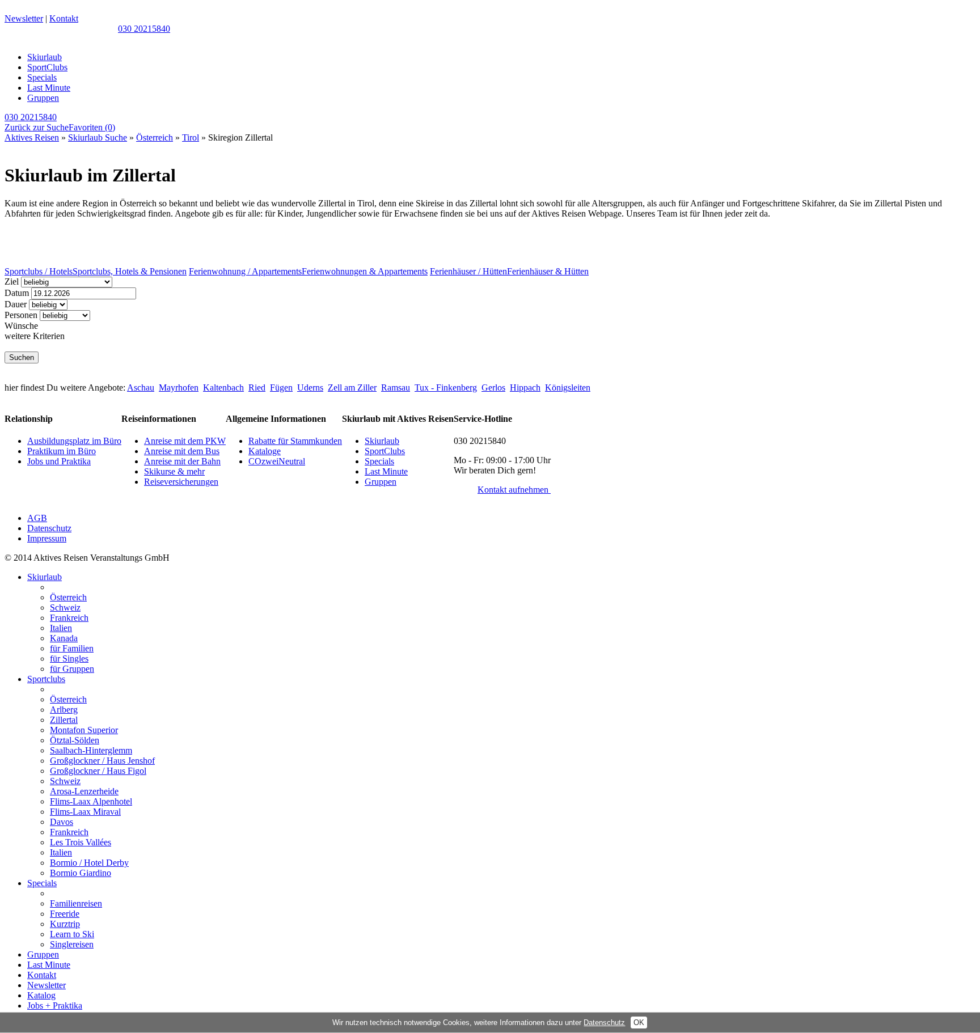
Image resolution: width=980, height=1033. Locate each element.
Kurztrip (65, 924)
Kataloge (264, 451)
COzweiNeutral (276, 461)
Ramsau (395, 387)
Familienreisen (76, 903)
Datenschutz (49, 528)
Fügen (281, 387)
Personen (21, 315)
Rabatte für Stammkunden (295, 441)
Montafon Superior (84, 730)
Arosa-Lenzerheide (84, 791)
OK (638, 1022)
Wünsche (21, 326)
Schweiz (65, 607)
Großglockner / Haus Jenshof (102, 760)
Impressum (46, 538)
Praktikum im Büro (61, 451)
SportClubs (47, 67)
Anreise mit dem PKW (185, 441)
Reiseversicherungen (181, 481)
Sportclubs (46, 679)
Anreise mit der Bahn (182, 461)
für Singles (69, 658)
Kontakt (63, 18)
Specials (42, 77)
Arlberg (64, 709)
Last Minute (48, 87)
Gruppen (43, 98)
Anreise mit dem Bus (181, 451)
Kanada (64, 638)
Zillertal (64, 720)
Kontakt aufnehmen (514, 489)
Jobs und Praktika (59, 461)
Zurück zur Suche (37, 127)
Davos (61, 822)
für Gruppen (72, 669)
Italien (61, 628)
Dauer (16, 304)
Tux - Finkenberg (446, 387)
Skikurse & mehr (174, 471)
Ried (256, 387)
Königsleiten (567, 387)
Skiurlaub (44, 57)
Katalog (41, 995)
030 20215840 (144, 28)
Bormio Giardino (80, 873)
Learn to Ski (72, 934)
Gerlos (493, 387)
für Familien (72, 648)
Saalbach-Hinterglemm (91, 750)
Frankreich (69, 618)
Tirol (190, 137)
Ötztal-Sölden (74, 740)
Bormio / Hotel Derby (89, 862)
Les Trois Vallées (80, 842)
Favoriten (92, 127)
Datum (17, 293)
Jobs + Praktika (54, 1005)
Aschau (140, 387)
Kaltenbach (223, 387)
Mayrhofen (178, 387)
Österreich (154, 137)
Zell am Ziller (352, 387)
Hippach (525, 387)
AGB (37, 518)
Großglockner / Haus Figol (98, 771)
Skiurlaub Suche (97, 137)
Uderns (310, 387)
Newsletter (24, 18)
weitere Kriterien (35, 336)
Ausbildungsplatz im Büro (74, 441)
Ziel (12, 281)
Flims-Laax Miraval (85, 811)
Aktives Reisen (32, 137)
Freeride (64, 913)
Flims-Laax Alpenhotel (91, 801)
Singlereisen (72, 944)
